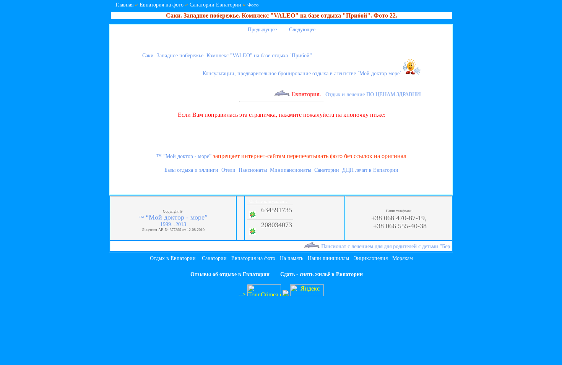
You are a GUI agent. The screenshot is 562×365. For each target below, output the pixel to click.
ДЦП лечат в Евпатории (370, 170)
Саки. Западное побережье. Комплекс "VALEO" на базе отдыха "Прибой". (227, 55)
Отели (228, 170)
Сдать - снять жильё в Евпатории (321, 274)
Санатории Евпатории (215, 5)
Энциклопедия (371, 258)
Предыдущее (261, 29)
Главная (124, 5)
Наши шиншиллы (328, 258)
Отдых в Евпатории (173, 258)
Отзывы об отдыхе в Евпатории (230, 274)
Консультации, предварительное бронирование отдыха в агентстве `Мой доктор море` (303, 73)
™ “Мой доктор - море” (183, 156)
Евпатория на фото (162, 5)
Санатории (326, 170)
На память (291, 258)
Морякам (402, 258)
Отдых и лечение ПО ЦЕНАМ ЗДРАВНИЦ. (371, 94)
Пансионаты (253, 170)
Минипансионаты (290, 170)
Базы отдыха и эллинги (191, 170)
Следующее (303, 29)
